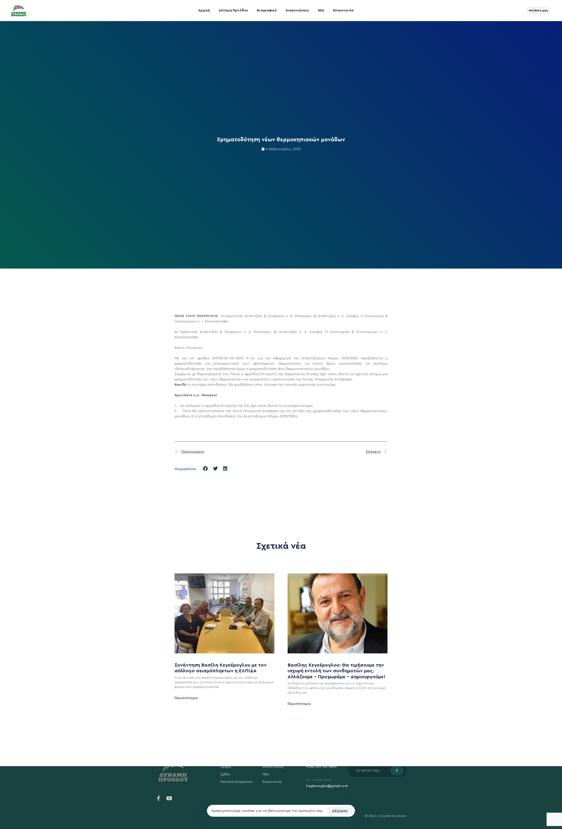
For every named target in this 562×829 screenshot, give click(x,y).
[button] (205, 468)
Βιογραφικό (267, 10)
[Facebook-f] (158, 798)
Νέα (321, 10)
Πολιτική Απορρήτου (236, 782)
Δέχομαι (340, 811)
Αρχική (204, 10)
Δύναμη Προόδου (233, 10)
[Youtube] (169, 798)
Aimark (401, 816)
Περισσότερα (186, 698)
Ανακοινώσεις (297, 10)
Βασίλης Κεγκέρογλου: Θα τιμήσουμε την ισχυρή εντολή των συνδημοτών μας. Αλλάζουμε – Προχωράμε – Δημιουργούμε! (337, 671)
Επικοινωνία (343, 10)
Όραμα (225, 767)
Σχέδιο (225, 774)
